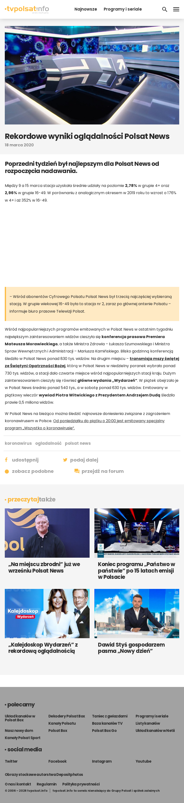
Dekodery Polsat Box (66, 716)
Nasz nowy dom (19, 730)
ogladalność (48, 443)
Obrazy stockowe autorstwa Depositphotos (44, 774)
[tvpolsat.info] (27, 12)
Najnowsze (86, 9)
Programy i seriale (123, 9)
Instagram (102, 761)
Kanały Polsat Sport (22, 737)
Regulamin (47, 784)
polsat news (78, 443)
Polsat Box (57, 730)
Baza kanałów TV (107, 723)
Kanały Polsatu (62, 723)
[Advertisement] (92, 244)
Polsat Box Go (104, 730)
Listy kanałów (148, 723)
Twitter (11, 761)
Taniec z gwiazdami (109, 716)
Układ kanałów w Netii (155, 730)
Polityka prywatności (81, 784)
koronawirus (18, 443)
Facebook (57, 761)
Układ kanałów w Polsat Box (20, 718)
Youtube (143, 761)
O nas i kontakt (18, 784)
